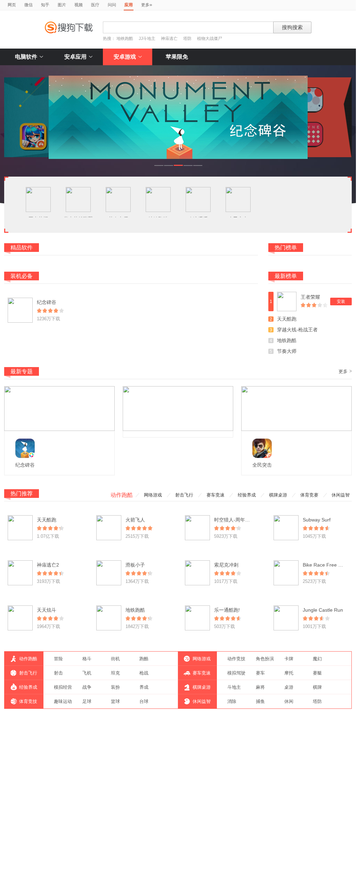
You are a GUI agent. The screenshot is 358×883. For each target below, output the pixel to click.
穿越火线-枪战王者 (297, 329)
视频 (78, 4)
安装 (341, 301)
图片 (62, 4)
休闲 (288, 701)
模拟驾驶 (236, 673)
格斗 (86, 658)
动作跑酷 (122, 495)
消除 (231, 701)
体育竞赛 (309, 495)
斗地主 (234, 687)
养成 (143, 687)
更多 (146, 4)
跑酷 (143, 658)
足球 (86, 701)
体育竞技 (28, 701)
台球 (143, 701)
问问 (112, 4)
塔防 (187, 38)
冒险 (58, 658)
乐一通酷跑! (227, 610)
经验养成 (247, 495)
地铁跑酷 (124, 38)
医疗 (95, 4)
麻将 (260, 687)
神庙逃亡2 (48, 565)
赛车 (260, 673)
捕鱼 (260, 701)
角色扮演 (265, 658)
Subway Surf (317, 520)
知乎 (45, 4)
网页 (12, 4)
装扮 (115, 687)
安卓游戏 (125, 57)
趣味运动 (63, 701)
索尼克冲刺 (226, 565)
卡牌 (288, 658)
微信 (28, 4)
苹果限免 (177, 57)
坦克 (115, 673)
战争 (86, 687)
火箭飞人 (135, 520)
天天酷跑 (286, 319)
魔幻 (317, 658)
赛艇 (317, 673)
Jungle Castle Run (323, 610)
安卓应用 (75, 57)
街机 (115, 658)
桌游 (288, 687)
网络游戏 (153, 495)
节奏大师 (286, 351)
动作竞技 (236, 658)
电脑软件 (26, 57)
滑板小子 (135, 565)
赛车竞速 (215, 495)
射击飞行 (184, 495)
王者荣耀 (310, 297)
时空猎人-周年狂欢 (234, 520)
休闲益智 (341, 495)
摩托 (288, 673)
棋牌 (317, 687)
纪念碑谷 (46, 302)
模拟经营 (63, 687)
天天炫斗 (46, 610)
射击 (58, 673)
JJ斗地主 (147, 38)
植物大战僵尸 (209, 38)
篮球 (115, 701)
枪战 (143, 673)
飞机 (86, 673)
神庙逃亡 (169, 38)
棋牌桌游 (278, 495)
